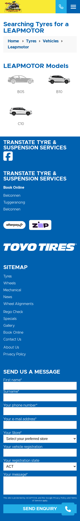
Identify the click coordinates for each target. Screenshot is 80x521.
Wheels (9, 283)
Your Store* (12, 433)
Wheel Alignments (18, 304)
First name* (12, 380)
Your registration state (21, 460)
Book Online (13, 332)
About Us (11, 347)
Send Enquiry (40, 509)
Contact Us (12, 339)
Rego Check (13, 312)
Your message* (15, 474)
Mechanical (12, 290)
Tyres (7, 276)
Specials (10, 319)
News (7, 297)
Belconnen (11, 195)
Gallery (9, 325)
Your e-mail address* (19, 419)
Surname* (11, 391)
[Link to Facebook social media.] (8, 156)
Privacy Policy (14, 354)
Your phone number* (20, 405)
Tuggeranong (14, 202)
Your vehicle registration (22, 447)
